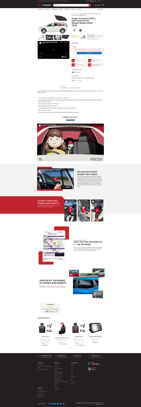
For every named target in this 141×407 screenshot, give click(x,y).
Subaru (72, 383)
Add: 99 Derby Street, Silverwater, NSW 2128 (45, 367)
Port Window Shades (89, 78)
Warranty (56, 370)
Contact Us (56, 364)
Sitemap (55, 387)
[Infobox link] (45, 356)
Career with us (57, 377)
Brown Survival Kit (79, 336)
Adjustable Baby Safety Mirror (95, 336)
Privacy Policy (56, 389)
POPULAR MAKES (74, 362)
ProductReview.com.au (44, 287)
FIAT (82, 78)
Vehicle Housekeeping (45, 342)
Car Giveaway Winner (58, 379)
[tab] (63, 87)
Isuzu (72, 368)
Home (73, 13)
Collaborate (56, 383)
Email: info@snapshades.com (43, 369)
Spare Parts (40, 397)
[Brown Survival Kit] (79, 328)
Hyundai (72, 377)
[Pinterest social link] (92, 1)
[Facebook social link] (86, 1)
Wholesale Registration (58, 372)
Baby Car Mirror (43, 339)
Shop (77, 13)
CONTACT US (40, 362)
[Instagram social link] (89, 1)
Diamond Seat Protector (62, 340)
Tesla (72, 372)
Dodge (79, 78)
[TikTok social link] (95, 1)
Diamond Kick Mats (45, 340)
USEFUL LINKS (57, 362)
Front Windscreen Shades (42, 391)
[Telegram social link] (81, 80)
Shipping (56, 366)
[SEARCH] (90, 5)
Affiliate (55, 385)
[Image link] (56, 403)
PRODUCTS (40, 387)
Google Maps (59, 287)
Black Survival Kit (45, 336)
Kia (71, 379)
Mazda (72, 374)
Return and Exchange (58, 368)
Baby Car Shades (41, 393)
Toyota (72, 364)
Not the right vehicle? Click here (92, 38)
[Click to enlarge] (39, 32)
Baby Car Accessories (45, 338)
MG (71, 370)
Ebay (65, 287)
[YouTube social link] (91, 1)
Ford (72, 366)
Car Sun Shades (40, 389)
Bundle (49, 339)
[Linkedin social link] (94, 1)
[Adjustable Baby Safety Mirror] (95, 328)
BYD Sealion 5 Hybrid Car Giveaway (60, 381)
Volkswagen (73, 381)
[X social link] (87, 1)
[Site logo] (44, 5)
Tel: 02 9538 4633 (41, 364)
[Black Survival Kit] (45, 328)
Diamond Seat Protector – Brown (62, 337)
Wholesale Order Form (58, 374)
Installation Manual (70, 120)
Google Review (52, 287)
